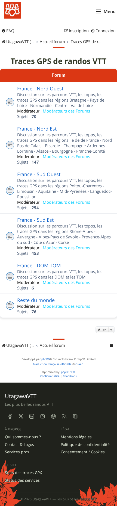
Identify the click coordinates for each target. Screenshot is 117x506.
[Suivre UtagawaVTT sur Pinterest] (53, 416)
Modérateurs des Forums (66, 111)
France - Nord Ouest (40, 88)
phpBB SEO (68, 372)
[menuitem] (7, 30)
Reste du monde (36, 300)
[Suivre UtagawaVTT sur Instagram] (42, 416)
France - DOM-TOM (39, 265)
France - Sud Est (35, 220)
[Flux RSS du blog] (75, 416)
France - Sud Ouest (38, 174)
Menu (110, 11)
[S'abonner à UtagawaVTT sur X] (21, 416)
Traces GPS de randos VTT (58, 61)
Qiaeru (79, 364)
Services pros (17, 451)
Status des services (22, 480)
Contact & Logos (19, 444)
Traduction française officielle (52, 364)
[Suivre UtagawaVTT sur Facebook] (10, 416)
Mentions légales (76, 436)
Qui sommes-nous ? (23, 436)
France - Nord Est (37, 128)
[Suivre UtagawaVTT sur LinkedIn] (31, 416)
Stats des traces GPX (23, 472)
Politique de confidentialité (85, 444)
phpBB (45, 359)
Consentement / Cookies (83, 451)
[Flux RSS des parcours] (64, 416)
